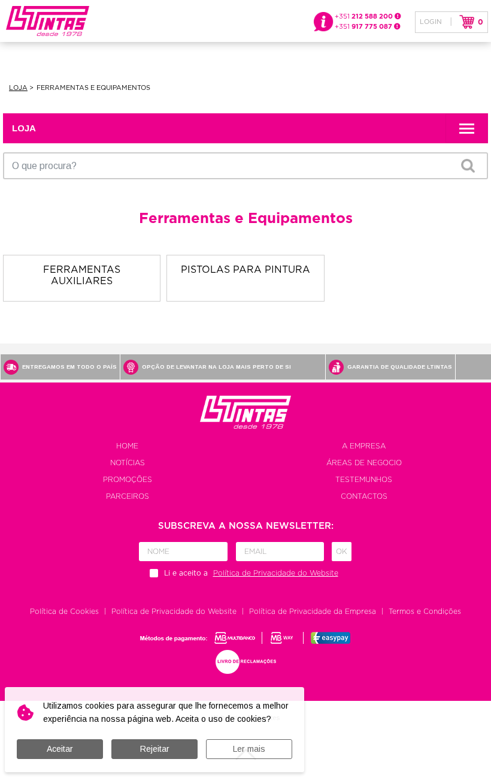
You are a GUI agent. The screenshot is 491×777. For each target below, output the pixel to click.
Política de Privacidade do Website (174, 611)
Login (431, 22)
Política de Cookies (64, 611)
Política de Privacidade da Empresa (312, 611)
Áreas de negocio (364, 462)
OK (467, 165)
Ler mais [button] (249, 749)
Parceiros (127, 496)
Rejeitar (154, 749)
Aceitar (60, 749)
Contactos (364, 496)
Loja (18, 88)
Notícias (127, 462)
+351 (365, 16)
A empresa (364, 446)
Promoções (127, 479)
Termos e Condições (425, 611)
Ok (341, 551)
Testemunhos (363, 479)
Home (127, 446)
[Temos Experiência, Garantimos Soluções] (44, 21)
